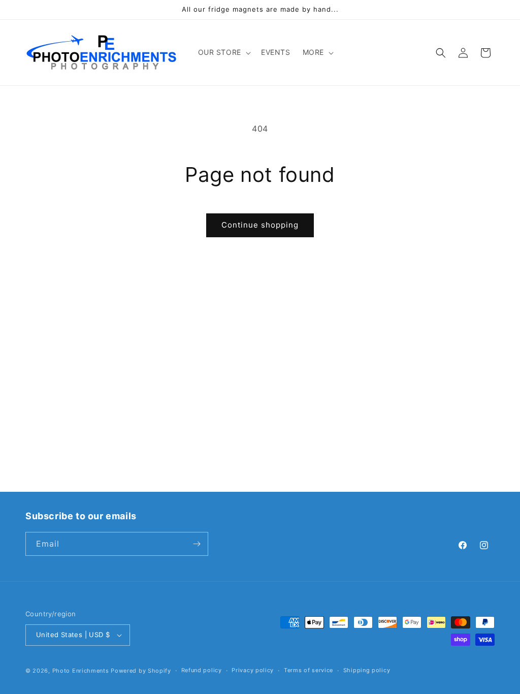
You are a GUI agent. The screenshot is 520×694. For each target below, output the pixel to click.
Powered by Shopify (141, 670)
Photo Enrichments (80, 670)
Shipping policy (367, 670)
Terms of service (308, 670)
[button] (223, 52)
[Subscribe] (196, 544)
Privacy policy (253, 670)
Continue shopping (260, 225)
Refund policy (201, 670)
